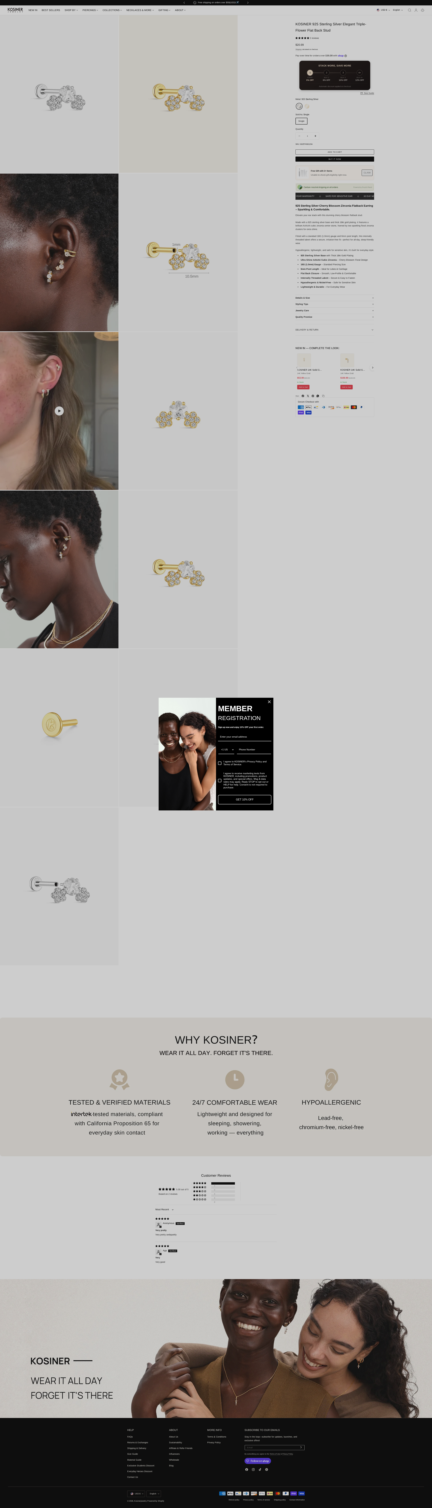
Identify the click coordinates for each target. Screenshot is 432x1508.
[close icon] (269, 702)
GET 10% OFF (245, 799)
